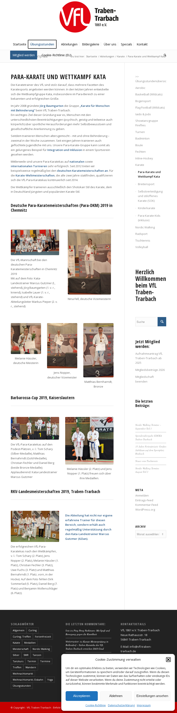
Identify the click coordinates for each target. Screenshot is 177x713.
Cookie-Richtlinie (95, 705)
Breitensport (146, 184)
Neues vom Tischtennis (146, 461)
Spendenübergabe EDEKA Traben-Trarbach (148, 437)
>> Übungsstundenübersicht (150, 79)
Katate (16, 642)
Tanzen (37, 655)
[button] (168, 659)
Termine (45, 661)
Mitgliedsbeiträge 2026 (150, 370)
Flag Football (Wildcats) (150, 107)
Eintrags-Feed (144, 500)
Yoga (50, 679)
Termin (31, 661)
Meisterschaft (20, 649)
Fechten (140, 152)
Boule (139, 145)
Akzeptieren (81, 696)
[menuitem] (19, 44)
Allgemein (18, 630)
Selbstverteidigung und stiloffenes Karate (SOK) (150, 196)
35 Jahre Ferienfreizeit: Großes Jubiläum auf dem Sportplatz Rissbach (150, 450)
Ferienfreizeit (43, 636)
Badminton (142, 138)
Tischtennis (142, 240)
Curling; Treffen (22, 636)
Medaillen (30, 642)
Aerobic (140, 88)
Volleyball (141, 247)
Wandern (30, 667)
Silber (16, 655)
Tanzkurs (18, 661)
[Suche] (164, 55)
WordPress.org (145, 509)
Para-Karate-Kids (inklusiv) (149, 218)
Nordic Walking (145, 227)
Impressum (144, 705)
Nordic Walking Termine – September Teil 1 (148, 426)
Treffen (17, 667)
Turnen (140, 132)
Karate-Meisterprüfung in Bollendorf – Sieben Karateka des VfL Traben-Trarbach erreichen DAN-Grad (87, 645)
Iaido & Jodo (143, 114)
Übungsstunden (22, 685)
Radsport (141, 234)
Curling (32, 630)
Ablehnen (115, 696)
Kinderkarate (146, 208)
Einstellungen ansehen (152, 696)
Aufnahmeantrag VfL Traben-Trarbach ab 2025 (149, 358)
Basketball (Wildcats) (148, 94)
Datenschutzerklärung (121, 705)
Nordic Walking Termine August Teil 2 (147, 470)
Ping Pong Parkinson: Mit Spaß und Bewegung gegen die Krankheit (88, 632)
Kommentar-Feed (146, 505)
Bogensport (143, 101)
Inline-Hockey (144, 158)
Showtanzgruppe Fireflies (146, 123)
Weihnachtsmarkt (23, 673)
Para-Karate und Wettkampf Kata (149, 174)
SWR (26, 655)
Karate (139, 165)
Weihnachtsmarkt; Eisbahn (28, 679)
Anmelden (142, 495)
